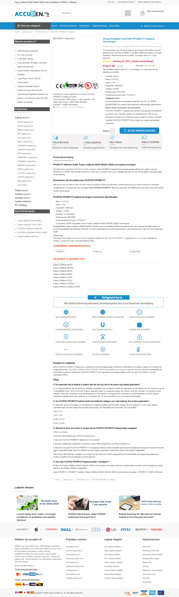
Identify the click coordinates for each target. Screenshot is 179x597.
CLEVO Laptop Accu (26, 177)
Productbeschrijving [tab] (63, 157)
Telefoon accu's (23, 194)
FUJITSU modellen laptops (85, 169)
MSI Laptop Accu (25, 153)
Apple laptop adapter (113, 550)
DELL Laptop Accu (25, 142)
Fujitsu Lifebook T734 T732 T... (30, 225)
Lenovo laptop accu (74, 550)
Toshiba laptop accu (74, 578)
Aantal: (106, 131)
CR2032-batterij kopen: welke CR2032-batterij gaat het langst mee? (87, 515)
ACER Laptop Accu (25, 126)
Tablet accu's (21, 190)
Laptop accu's (22, 117)
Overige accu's (22, 198)
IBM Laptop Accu (25, 181)
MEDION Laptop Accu (27, 165)
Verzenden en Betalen (126, 2)
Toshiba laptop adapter (113, 578)
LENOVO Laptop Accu (27, 149)
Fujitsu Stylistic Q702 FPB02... (30, 221)
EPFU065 (121, 92)
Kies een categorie (30, 25)
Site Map (146, 578)
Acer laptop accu (73, 574)
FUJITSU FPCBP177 (116, 238)
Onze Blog (114, 26)
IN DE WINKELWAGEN (141, 130)
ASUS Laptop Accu (25, 122)
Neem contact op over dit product (70, 107)
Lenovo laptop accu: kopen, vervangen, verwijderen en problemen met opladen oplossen (36, 517)
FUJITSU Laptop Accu (27, 173)
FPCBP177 (131, 95)
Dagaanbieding (99, 26)
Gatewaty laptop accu (75, 566)
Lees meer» (23, 185)
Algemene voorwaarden (152, 570)
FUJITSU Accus (41, 32)
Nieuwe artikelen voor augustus (149, 2)
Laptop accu (27, 32)
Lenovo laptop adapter (113, 570)
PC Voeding (21, 205)
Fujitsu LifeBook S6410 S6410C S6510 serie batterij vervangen (98, 369)
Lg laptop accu (72, 570)
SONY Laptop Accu (25, 169)
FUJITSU (114, 79)
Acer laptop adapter (112, 547)
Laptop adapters (23, 201)
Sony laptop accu (73, 554)
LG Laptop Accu (24, 138)
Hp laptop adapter (111, 566)
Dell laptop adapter (112, 554)
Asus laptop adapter (112, 558)
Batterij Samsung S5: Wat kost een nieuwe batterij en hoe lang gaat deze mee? (140, 515)
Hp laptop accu (72, 547)
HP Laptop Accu (24, 134)
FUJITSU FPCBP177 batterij (62, 32)
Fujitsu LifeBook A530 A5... (29, 236)
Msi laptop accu (72, 562)
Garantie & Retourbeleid (153, 554)
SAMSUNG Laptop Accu (27, 157)
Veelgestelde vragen (151, 558)
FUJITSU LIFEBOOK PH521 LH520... (33, 232)
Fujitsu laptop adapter (113, 562)
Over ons (111, 2)
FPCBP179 (97, 252)
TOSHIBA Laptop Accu (27, 161)
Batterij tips (147, 562)
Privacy (146, 566)
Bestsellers (84, 26)
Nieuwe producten (68, 26)
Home (54, 26)
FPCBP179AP (135, 252)
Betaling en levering (151, 550)
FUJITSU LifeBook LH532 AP (30, 228)
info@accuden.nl (157, 26)
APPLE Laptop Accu (26, 130)
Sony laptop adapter (112, 574)
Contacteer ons (149, 574)
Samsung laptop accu (75, 558)
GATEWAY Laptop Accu (27, 146)
